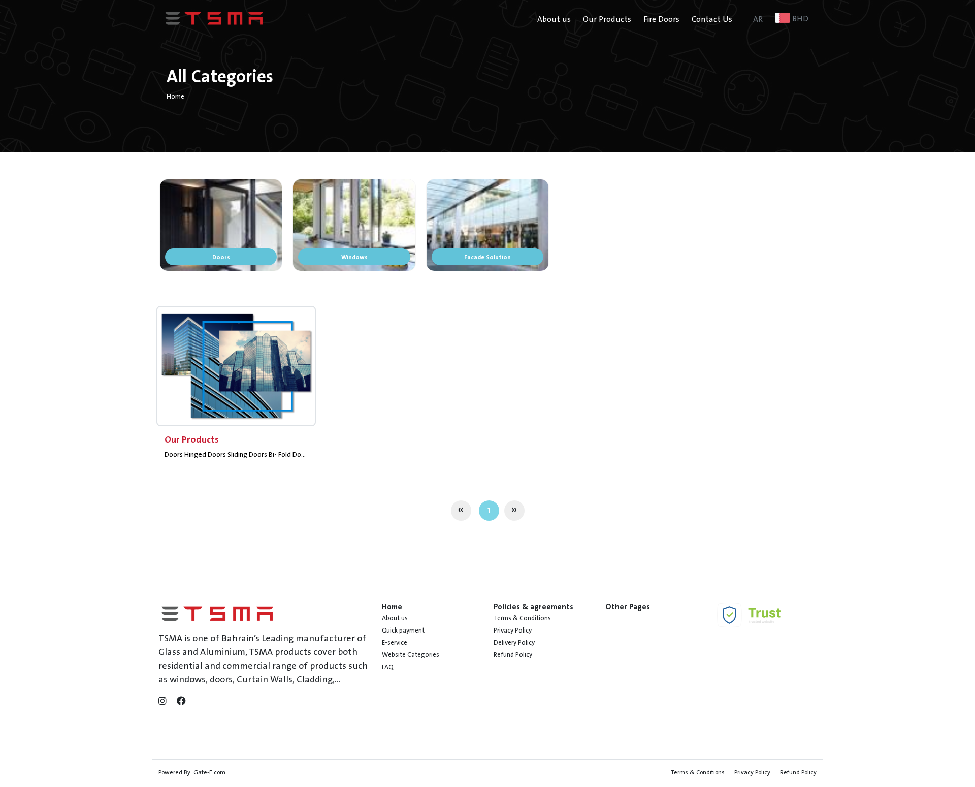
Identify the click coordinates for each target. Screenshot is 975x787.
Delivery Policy (514, 642)
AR (758, 19)
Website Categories (410, 654)
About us (554, 19)
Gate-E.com (209, 772)
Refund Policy (513, 654)
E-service (394, 642)
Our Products (607, 19)
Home (175, 96)
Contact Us (712, 19)
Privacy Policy (513, 630)
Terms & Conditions (522, 618)
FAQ (387, 667)
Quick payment (403, 630)
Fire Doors (661, 19)
